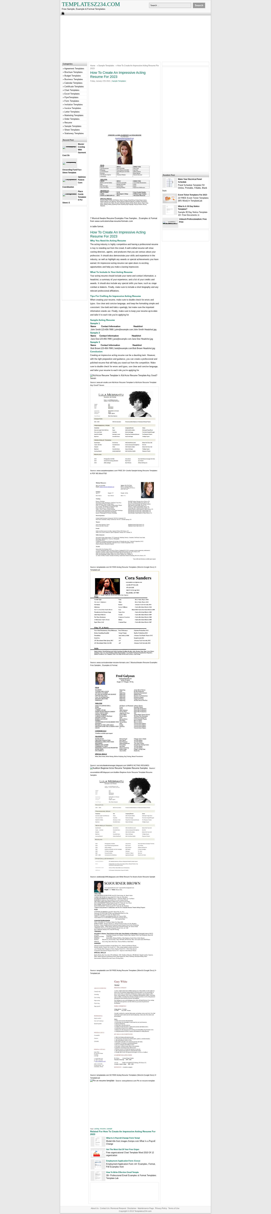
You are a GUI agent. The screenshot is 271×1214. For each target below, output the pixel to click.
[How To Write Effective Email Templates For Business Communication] (98, 1180)
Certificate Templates (74, 86)
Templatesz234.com (91, 4)
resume (103, 1129)
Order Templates (72, 119)
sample (109, 1129)
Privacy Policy (161, 1208)
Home (92, 66)
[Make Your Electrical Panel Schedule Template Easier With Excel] (170, 187)
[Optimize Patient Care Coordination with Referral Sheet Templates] (70, 179)
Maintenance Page (146, 1208)
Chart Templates (71, 90)
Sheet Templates (72, 130)
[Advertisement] (135, 38)
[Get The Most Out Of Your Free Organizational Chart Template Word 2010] (98, 1156)
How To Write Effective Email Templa (122, 1172)
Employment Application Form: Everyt (123, 1161)
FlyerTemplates (71, 97)
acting (96, 1129)
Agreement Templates (74, 68)
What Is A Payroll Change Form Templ (123, 1138)
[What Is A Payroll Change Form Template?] (98, 1145)
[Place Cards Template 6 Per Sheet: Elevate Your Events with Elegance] (70, 194)
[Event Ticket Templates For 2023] (170, 202)
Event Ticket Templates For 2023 (192, 195)
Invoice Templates (72, 108)
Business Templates (73, 79)
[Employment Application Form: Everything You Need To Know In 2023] (98, 1168)
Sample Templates (106, 66)
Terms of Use (173, 1208)
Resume (68, 122)
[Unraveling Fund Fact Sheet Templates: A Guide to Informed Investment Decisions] (70, 162)
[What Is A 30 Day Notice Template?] (170, 214)
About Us (95, 1208)
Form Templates (71, 101)
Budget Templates (72, 76)
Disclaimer (131, 1208)
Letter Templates (72, 112)
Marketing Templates (73, 115)
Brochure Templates (73, 72)
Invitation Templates (73, 104)
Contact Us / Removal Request (113, 1208)
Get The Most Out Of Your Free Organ (122, 1149)
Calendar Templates (73, 83)
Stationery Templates (74, 133)
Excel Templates (72, 94)
